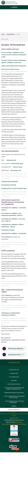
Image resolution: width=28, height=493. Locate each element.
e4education (19, 422)
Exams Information (14, 409)
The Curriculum (14, 377)
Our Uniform (14, 373)
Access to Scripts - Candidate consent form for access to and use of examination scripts (13, 55)
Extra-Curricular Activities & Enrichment (14, 401)
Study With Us (11, 34)
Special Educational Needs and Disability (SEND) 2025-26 (14, 388)
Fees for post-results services (10, 69)
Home (3, 34)
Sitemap (24, 424)
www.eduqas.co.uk (15, 170)
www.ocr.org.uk (17, 167)
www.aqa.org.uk (11, 160)
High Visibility (5, 424)
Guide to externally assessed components (13, 66)
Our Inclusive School (14, 384)
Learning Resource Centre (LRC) (14, 392)
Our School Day (14, 369)
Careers (14, 406)
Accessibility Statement (15, 424)
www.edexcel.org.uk (17, 163)
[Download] (4, 348)
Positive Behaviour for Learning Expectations (14, 397)
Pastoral (14, 380)
